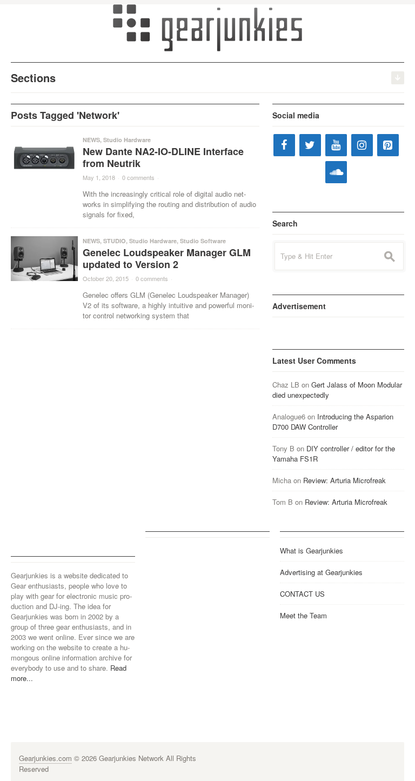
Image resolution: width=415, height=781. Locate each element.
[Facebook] (284, 145)
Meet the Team (303, 615)
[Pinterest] (388, 145)
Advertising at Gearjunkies (321, 572)
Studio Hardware (127, 140)
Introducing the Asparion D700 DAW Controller (332, 421)
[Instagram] (362, 145)
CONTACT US (302, 594)
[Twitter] (310, 145)
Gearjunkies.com (45, 758)
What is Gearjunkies (311, 550)
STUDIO (114, 241)
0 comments (138, 177)
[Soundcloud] (336, 172)
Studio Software (203, 241)
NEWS (91, 140)
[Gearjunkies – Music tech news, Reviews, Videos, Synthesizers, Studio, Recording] (207, 27)
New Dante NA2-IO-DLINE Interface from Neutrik (163, 157)
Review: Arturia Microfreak (344, 480)
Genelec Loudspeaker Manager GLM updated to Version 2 (167, 258)
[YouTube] (336, 145)
